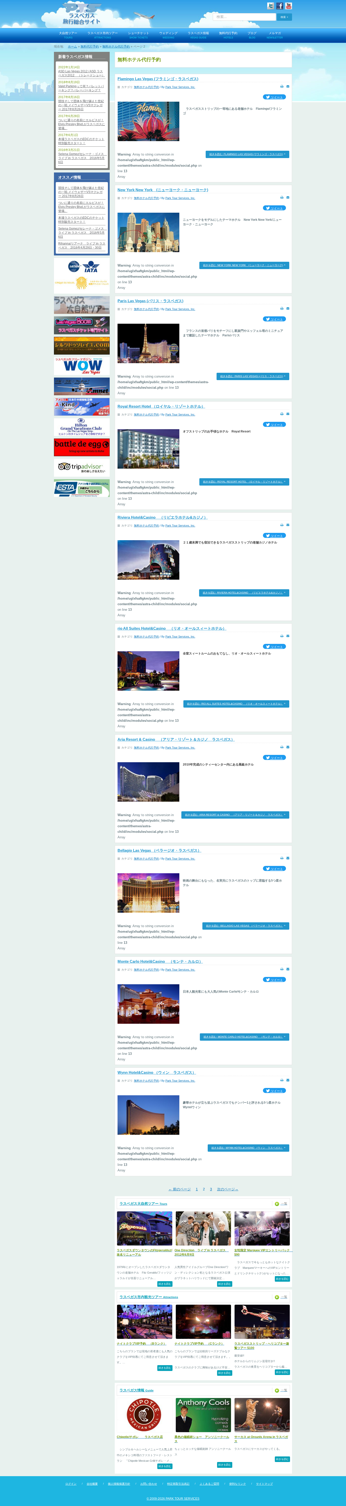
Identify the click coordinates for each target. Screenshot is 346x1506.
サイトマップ (264, 1483)
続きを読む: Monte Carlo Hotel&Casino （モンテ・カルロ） (243, 1036)
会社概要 (92, 1483)
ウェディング (168, 35)
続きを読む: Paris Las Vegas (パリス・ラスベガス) (251, 376)
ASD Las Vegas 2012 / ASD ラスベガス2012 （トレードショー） (81, 73)
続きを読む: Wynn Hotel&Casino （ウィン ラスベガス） (247, 1147)
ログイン (70, 1483)
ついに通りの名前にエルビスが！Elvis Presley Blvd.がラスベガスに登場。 (81, 124)
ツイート (276, 97)
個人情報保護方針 (119, 1483)
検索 (283, 17)
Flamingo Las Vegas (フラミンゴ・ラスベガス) (158, 79)
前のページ (179, 1189)
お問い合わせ (148, 1483)
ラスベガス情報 (198, 35)
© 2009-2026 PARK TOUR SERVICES (173, 1498)
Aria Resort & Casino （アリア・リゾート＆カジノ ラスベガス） (176, 739)
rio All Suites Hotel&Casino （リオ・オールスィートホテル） (172, 628)
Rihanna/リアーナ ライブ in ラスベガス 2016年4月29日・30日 (81, 245)
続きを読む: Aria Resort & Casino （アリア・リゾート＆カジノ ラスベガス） (234, 814)
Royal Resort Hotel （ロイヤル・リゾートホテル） (161, 406)
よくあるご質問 (209, 1483)
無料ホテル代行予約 (146, 87)
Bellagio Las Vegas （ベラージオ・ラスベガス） (159, 850)
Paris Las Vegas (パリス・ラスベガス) (150, 301)
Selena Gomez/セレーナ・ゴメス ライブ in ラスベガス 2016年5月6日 (81, 158)
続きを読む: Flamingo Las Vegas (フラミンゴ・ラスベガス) (246, 154)
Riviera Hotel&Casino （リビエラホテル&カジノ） (163, 517)
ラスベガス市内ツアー (102, 35)
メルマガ (275, 35)
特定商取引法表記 (178, 1483)
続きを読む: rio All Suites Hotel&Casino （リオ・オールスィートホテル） (235, 703)
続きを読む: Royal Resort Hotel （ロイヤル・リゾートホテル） (243, 481)
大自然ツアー (68, 35)
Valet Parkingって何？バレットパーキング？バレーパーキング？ (81, 88)
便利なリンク (237, 1483)
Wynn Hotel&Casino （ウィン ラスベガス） (157, 1072)
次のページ (227, 1189)
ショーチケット (138, 35)
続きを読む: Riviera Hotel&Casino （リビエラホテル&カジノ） (243, 592)
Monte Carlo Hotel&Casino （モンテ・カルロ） (160, 961)
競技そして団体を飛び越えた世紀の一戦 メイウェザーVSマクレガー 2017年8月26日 (81, 105)
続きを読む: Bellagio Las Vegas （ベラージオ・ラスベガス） (244, 925)
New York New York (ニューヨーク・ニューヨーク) (163, 190)
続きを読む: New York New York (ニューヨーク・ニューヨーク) (243, 265)
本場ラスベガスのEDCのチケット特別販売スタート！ (81, 141)
